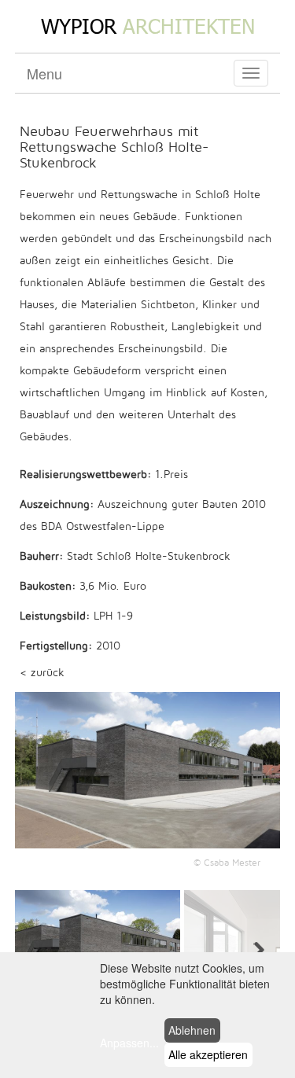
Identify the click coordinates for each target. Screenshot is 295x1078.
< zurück (42, 673)
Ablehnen (192, 1030)
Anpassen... (129, 1042)
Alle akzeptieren (208, 1054)
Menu (44, 73)
